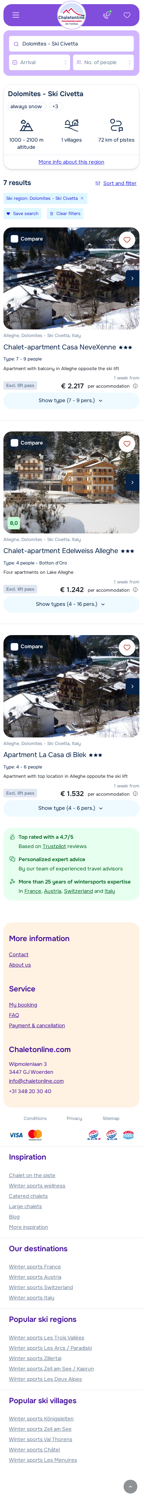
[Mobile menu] (16, 15)
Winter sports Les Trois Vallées (46, 1337)
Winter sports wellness (37, 1185)
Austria (52, 891)
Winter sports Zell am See (40, 1429)
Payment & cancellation (37, 1025)
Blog (14, 1216)
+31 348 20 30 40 (30, 1091)
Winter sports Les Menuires (43, 1460)
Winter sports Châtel (34, 1449)
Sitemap (111, 1118)
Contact (19, 954)
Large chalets (25, 1206)
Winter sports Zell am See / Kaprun (51, 1368)
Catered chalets (28, 1196)
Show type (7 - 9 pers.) (67, 400)
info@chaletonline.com (36, 1081)
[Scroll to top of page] (130, 1486)
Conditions (35, 1118)
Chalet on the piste (32, 1175)
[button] (71, 126)
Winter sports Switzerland (41, 1287)
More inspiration (28, 1227)
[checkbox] (27, 239)
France (32, 891)
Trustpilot (54, 846)
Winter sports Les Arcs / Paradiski (50, 1348)
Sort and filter (120, 183)
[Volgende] (132, 278)
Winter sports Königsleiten (41, 1418)
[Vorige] (10, 278)
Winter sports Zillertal (35, 1358)
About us (20, 964)
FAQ (14, 1015)
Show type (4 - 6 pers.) (67, 808)
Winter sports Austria (35, 1277)
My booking (23, 1004)
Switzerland (78, 891)
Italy (110, 891)
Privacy (74, 1118)
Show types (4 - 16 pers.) (67, 604)
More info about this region (71, 162)
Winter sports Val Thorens (40, 1439)
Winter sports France (35, 1266)
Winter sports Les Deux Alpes (45, 1379)
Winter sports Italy (31, 1297)
